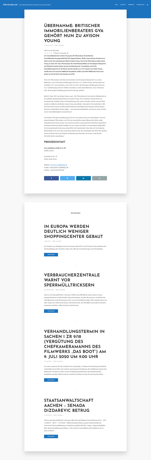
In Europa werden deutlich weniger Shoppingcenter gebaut (73, 232)
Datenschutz (140, 4)
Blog (116, 4)
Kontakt (123, 4)
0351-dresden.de (10, 5)
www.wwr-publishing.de (58, 165)
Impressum (131, 4)
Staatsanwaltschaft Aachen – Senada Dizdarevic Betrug (68, 406)
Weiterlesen (51, 254)
